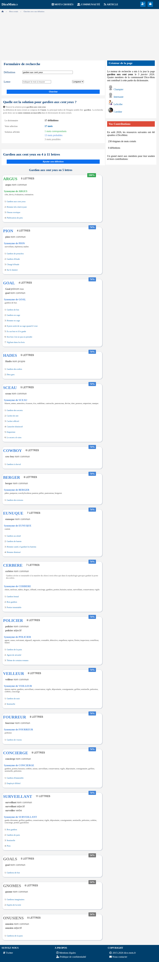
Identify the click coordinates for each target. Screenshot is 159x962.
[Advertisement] (79, 35)
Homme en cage (13, 321)
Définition (9, 72)
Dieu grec (11, 374)
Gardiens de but (13, 873)
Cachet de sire (12, 416)
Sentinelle (11, 704)
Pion (9, 846)
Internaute (118, 97)
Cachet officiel (13, 421)
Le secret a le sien (14, 437)
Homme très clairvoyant (17, 207)
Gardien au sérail (14, 536)
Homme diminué (14, 552)
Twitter (9, 952)
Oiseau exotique (13, 212)
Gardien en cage (13, 315)
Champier (118, 89)
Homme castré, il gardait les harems (21, 547)
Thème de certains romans (17, 660)
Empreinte (11, 432)
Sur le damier (12, 270)
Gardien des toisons (15, 500)
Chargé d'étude (13, 264)
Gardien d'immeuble (15, 778)
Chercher (53, 92)
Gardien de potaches (15, 254)
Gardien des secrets (15, 410)
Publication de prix (15, 218)
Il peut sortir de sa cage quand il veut (22, 326)
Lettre (7, 81)
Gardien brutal (13, 596)
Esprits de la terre (14, 905)
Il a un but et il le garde (16, 331)
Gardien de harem (14, 541)
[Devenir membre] (142, 3)
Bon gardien (12, 602)
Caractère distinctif (15, 427)
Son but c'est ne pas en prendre (19, 337)
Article (112, 4)
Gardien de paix (13, 835)
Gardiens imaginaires (15, 899)
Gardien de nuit (13, 699)
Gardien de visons (14, 740)
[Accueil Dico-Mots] (3, 11)
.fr (10, 4)
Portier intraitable (14, 607)
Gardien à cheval (14, 464)
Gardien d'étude (13, 259)
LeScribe (118, 104)
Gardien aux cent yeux (16, 201)
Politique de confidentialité (73, 956)
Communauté (90, 4)
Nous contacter (119, 956)
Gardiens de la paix (15, 936)
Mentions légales (67, 952)
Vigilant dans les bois (16, 342)
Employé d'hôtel (13, 783)
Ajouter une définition (53, 161)
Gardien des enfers (14, 369)
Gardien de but (13, 310)
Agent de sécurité (14, 655)
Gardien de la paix (14, 650)
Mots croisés (64, 4)
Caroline (118, 111)
